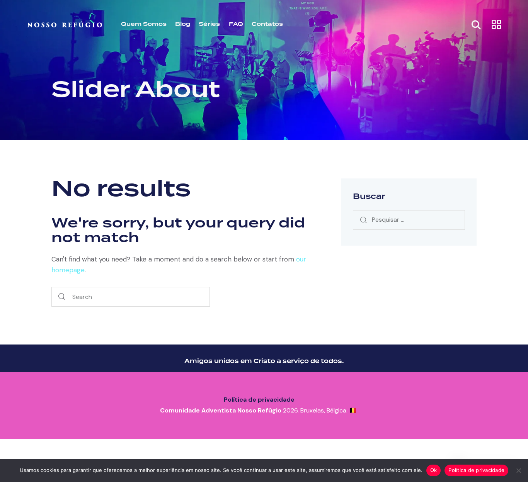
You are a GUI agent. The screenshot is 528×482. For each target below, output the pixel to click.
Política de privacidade (259, 399)
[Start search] (61, 297)
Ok (433, 470)
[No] (518, 470)
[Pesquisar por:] (409, 219)
